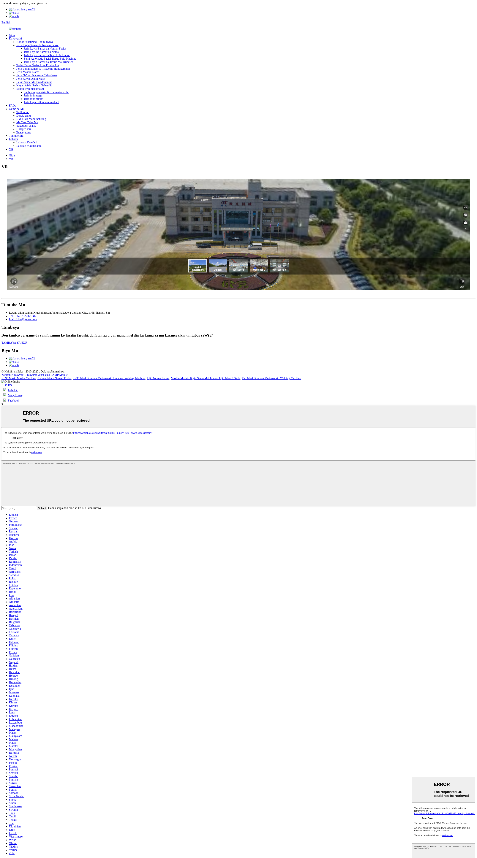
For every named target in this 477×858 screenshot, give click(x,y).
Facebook (13, 400)
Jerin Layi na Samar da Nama (41, 51)
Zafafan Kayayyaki (12, 374)
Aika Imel (7, 384)
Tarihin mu (22, 112)
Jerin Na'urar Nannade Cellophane (36, 75)
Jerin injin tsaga (33, 95)
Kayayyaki (15, 38)
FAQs (12, 105)
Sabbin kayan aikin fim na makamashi (46, 92)
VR (11, 149)
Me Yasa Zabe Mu (27, 122)
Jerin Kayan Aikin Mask (30, 78)
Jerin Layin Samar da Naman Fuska (37, 45)
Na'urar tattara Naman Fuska (54, 378)
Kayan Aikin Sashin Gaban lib (34, 85)
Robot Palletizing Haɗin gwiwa (34, 41)
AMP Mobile (60, 374)
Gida (12, 35)
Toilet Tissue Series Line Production (37, 65)
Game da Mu (16, 108)
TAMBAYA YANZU (14, 342)
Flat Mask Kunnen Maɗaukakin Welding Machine (271, 378)
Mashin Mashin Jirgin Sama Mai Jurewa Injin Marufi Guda (205, 378)
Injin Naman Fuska (158, 378)
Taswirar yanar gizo (38, 374)
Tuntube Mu (16, 135)
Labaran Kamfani (26, 142)
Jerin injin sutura (33, 98)
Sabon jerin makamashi (30, 88)
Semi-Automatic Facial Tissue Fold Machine (50, 58)
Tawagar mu (23, 132)
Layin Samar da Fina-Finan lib (34, 82)
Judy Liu (13, 390)
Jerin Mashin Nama (27, 72)
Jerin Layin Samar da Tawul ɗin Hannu (47, 55)
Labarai (13, 139)
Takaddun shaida (26, 125)
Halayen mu (23, 129)
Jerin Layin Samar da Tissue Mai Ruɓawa (48, 62)
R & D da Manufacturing (31, 118)
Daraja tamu (23, 115)
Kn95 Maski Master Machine (18, 378)
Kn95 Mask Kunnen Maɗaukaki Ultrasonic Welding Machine (109, 378)
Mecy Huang (15, 395)
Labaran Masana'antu (29, 145)
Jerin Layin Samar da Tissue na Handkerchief (43, 68)
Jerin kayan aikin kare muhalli (41, 102)
